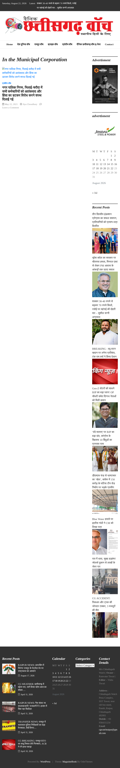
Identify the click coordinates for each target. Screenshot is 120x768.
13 (104, 164)
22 (112, 168)
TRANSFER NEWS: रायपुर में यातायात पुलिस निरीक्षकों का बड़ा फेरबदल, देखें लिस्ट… (32, 724)
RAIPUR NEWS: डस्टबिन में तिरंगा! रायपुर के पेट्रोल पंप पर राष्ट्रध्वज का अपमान (31, 668)
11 (97, 164)
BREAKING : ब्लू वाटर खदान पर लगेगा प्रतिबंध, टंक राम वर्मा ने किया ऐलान (104, 352)
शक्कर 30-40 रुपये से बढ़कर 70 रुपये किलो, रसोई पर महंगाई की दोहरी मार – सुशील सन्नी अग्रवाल (103, 309)
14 (108, 164)
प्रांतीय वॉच (67, 44)
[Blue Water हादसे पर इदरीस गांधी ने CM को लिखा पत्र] (105, 542)
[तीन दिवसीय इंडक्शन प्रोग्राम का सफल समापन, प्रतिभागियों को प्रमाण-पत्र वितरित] (105, 241)
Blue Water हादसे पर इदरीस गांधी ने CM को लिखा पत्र (102, 523)
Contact (109, 44)
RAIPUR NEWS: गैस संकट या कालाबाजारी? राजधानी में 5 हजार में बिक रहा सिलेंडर (32, 706)
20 (104, 168)
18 (97, 168)
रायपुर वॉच (38, 44)
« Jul (94, 192)
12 (101, 164)
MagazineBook (69, 761)
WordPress (45, 761)
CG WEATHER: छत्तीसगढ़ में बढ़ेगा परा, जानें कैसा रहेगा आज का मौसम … (32, 687)
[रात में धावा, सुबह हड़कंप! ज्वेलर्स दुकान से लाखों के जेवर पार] (105, 581)
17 (93, 168)
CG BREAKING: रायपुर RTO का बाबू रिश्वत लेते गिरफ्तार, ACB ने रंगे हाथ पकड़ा (32, 743)
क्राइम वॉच (53, 44)
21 (108, 168)
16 (115, 164)
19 (101, 168)
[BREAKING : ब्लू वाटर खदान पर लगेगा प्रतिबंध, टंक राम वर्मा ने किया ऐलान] (105, 371)
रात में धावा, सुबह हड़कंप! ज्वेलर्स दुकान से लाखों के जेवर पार (104, 562)
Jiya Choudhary (30, 104)
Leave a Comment (10, 107)
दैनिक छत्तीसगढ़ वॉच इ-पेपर (89, 44)
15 (112, 164)
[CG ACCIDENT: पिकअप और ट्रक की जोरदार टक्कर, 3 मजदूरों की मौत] (105, 625)
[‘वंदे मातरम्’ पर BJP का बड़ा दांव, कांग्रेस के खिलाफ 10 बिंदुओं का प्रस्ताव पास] (105, 458)
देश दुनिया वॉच (23, 44)
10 (93, 164)
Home (9, 44)
